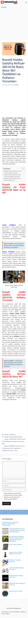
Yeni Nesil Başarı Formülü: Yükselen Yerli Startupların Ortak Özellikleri (17, 530)
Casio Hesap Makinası (15, 544)
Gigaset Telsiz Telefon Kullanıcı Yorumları (15, 553)
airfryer (6, 434)
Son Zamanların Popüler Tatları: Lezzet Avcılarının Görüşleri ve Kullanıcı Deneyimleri (16, 539)
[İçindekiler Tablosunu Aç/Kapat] (22, 169)
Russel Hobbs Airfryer (15, 437)
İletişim (23, 612)
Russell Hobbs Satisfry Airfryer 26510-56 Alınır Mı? (12, 179)
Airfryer (6, 437)
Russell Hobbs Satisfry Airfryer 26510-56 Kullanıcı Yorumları (12, 175)
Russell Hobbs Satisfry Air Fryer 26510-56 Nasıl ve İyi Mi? (13, 172)
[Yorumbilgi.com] (9, 2)
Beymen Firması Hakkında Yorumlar (17, 584)
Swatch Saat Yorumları (16, 591)
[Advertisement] (14, 25)
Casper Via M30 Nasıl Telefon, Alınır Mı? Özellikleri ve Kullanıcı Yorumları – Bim (13, 441)
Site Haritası (5, 612)
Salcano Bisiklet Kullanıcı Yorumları (16, 568)
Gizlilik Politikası (15, 612)
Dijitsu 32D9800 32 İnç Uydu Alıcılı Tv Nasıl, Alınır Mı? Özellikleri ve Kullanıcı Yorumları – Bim (13, 448)
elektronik (12, 434)
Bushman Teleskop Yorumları (15, 560)
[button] (26, 2)
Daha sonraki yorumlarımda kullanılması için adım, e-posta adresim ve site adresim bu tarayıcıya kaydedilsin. (13, 496)
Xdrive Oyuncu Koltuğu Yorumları (16, 576)
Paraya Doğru (5, 613)
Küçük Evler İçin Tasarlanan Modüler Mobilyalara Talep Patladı (10, 523)
